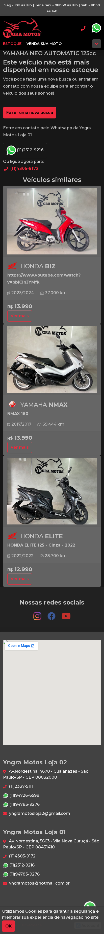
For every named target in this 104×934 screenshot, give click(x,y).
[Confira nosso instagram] (38, 613)
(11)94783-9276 (24, 804)
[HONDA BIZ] (52, 221)
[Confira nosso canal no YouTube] (66, 613)
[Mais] (96, 43)
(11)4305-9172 (23, 168)
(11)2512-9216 (30, 150)
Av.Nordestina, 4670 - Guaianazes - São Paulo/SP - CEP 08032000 (46, 774)
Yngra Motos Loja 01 (22, 28)
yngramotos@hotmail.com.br (39, 883)
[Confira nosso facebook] (52, 613)
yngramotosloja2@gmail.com (39, 813)
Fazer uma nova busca (29, 112)
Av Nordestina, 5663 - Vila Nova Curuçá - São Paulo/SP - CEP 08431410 (51, 844)
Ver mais (20, 315)
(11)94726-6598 (23, 795)
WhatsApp (96, 28)
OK (8, 926)
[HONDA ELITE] (52, 491)
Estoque (12, 43)
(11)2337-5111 (20, 786)
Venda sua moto (44, 43)
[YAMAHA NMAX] (52, 359)
